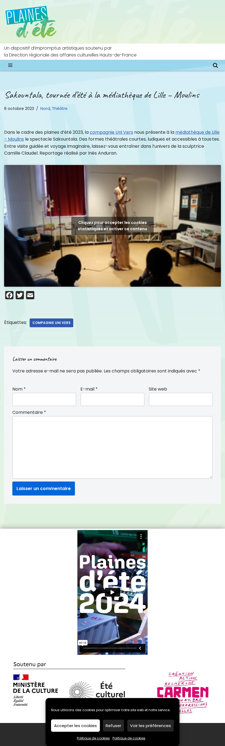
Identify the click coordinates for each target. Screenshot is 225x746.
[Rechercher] (215, 65)
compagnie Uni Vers (111, 132)
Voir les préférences (150, 725)
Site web (158, 389)
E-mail (89, 389)
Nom (19, 389)
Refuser (113, 725)
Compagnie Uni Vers (51, 322)
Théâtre (60, 108)
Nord (45, 108)
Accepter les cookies (75, 725)
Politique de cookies (93, 738)
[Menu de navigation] (10, 65)
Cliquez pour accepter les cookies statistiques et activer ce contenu (112, 226)
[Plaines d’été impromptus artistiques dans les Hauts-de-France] (31, 22)
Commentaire (29, 412)
